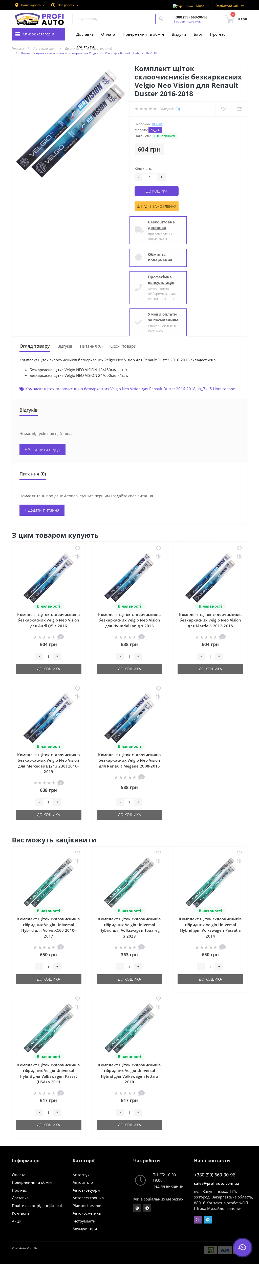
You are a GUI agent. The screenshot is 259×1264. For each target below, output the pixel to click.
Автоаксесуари (86, 1190)
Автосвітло (83, 1182)
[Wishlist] (223, 108)
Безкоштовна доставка (161, 224)
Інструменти (84, 1221)
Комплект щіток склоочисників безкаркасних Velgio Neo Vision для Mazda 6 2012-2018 (210, 620)
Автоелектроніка (88, 1197)
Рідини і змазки (87, 1205)
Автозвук (81, 1174)
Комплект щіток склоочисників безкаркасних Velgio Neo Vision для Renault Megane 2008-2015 (129, 760)
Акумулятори (85, 1228)
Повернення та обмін (143, 34)
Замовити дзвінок (187, 21)
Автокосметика (87, 1213)
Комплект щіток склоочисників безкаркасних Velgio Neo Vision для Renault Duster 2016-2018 (110, 388)
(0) (178, 108)
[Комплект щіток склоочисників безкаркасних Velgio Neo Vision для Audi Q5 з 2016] (48, 577)
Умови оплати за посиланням (163, 317)
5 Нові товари (222, 388)
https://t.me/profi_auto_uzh (147, 1208)
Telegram (208, 1220)
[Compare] (239, 108)
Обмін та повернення (160, 257)
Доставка (85, 34)
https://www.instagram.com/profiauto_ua (137, 1208)
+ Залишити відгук (42, 449)
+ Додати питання (42, 510)
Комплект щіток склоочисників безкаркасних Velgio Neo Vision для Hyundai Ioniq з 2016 (129, 620)
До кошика (156, 191)
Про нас (217, 34)
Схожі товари (123, 346)
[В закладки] (77, 549)
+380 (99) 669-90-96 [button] (214, 1175)
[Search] (161, 19)
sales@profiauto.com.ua (217, 1183)
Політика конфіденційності (37, 1205)
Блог (198, 34)
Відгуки (179, 34)
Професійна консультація (161, 279)
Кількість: (143, 168)
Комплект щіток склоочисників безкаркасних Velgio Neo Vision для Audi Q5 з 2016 (48, 620)
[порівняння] (77, 557)
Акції (16, 1221)
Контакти (85, 46)
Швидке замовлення (156, 206)
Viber (198, 1220)
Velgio (157, 124)
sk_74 (203, 388)
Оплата (108, 34)
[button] (65, 5)
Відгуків (64, 346)
